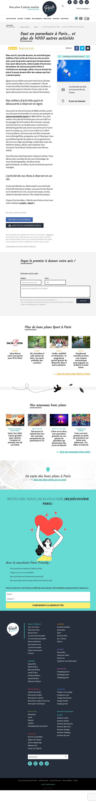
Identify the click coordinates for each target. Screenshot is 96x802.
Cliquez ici (49, 235)
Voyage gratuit (62, 704)
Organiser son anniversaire (67, 661)
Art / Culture (61, 639)
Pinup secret (48, 788)
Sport (15, 351)
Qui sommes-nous (34, 644)
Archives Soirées (63, 721)
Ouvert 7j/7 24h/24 (34, 748)
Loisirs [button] (20, 18)
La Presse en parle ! (43, 780)
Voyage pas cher (63, 695)
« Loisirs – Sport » (27, 203)
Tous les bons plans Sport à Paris (73, 373)
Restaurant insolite (35, 695)
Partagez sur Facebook (19, 219)
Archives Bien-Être (64, 727)
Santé (30, 717)
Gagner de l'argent (34, 740)
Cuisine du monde (34, 692)
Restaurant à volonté (35, 698)
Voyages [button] (55, 18)
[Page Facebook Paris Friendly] (70, 2)
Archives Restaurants (65, 724)
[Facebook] (76, 48)
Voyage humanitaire (64, 698)
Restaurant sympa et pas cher (39, 701)
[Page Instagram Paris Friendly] (75, 2)
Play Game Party (34, 630)
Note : (47, 278)
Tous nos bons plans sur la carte (49, 479)
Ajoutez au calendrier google (26, 225)
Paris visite (37, 429)
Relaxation (32, 714)
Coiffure (31, 723)
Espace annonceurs (35, 650)
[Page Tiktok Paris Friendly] (87, 2)
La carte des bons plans (36, 636)
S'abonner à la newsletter (48, 605)
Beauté (30, 720)
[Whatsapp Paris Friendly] (81, 2)
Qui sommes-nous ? (55, 780)
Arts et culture (59, 429)
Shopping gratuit (63, 672)
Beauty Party (32, 633)
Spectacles (61, 630)
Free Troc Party (33, 627)
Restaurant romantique (36, 704)
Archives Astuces (63, 735)
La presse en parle (34, 647)
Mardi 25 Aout (33, 667)
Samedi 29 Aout (33, 678)
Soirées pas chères (81, 429)
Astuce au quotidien (35, 737)
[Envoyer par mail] (87, 48)
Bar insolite (61, 652)
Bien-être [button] (47, 18)
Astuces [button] (9, 25)
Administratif (32, 745)
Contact (31, 653)
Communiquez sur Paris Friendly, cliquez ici (21, 246)
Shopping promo (63, 674)
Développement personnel (15, 429)
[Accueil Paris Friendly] (49, 7)
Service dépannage (35, 742)
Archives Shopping (64, 732)
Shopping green (63, 677)
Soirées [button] (27, 18)
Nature (59, 641)
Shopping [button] (64, 18)
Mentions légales (67, 780)
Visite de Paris (62, 636)
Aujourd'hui (32, 664)
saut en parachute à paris (17, 116)
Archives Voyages (63, 729)
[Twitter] (82, 48)
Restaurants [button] (37, 18)
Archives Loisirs (62, 718)
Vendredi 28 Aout (34, 675)
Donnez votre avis (26, 48)
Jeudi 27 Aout (33, 672)
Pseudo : (23, 278)
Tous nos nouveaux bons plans (74, 451)
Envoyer (83, 301)
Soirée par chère (63, 655)
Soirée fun (61, 658)
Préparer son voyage (64, 692)
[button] (76, 18)
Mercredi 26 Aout (34, 670)
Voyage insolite (62, 701)
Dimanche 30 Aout (34, 681)
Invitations (11, 18)
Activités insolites (63, 627)
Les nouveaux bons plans (37, 639)
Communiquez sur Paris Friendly (27, 780)
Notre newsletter (34, 641)
